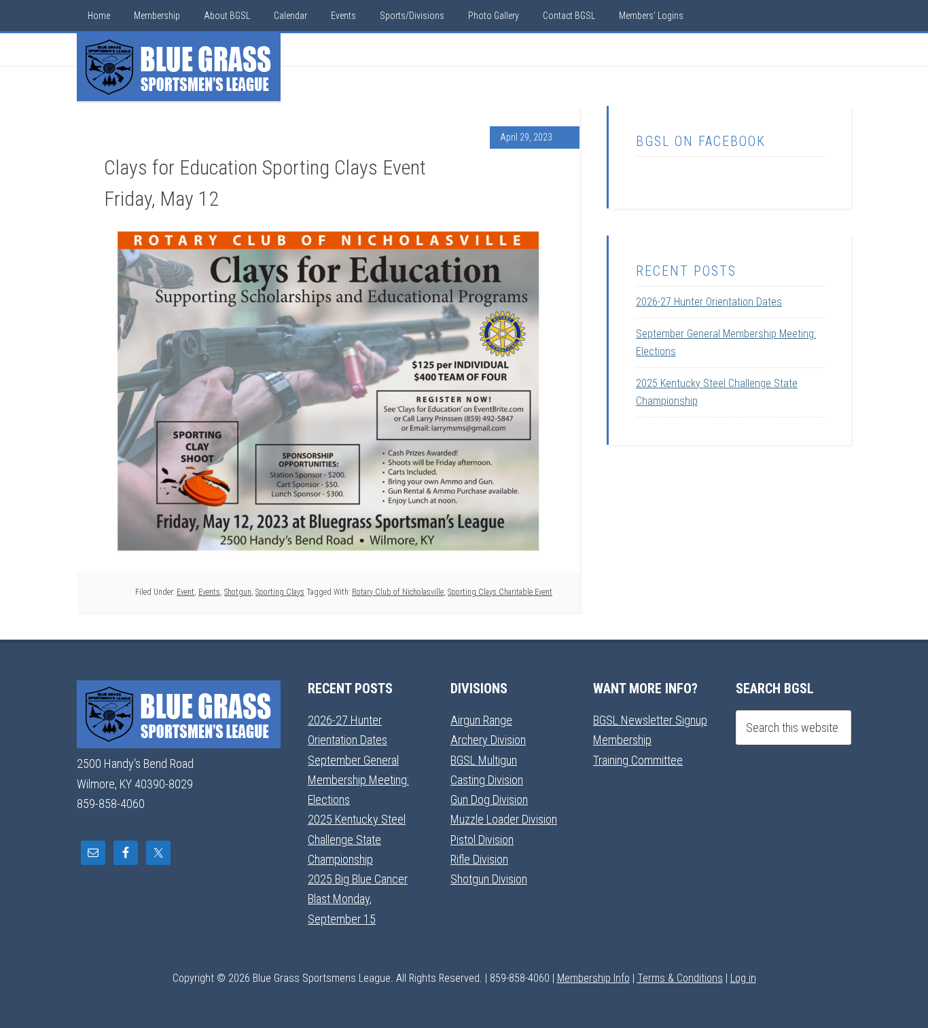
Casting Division (486, 780)
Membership (622, 740)
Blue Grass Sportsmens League (179, 67)
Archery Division (488, 740)
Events (209, 592)
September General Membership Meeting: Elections (358, 780)
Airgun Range (481, 720)
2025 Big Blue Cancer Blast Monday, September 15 (358, 899)
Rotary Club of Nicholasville (398, 592)
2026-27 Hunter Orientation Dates (709, 301)
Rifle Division (479, 859)
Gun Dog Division (489, 799)
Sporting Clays (279, 592)
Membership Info (593, 978)
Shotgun (237, 592)
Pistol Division (482, 839)
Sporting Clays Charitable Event (500, 592)
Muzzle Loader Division (503, 819)
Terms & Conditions (680, 978)
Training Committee (638, 760)
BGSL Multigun (483, 760)
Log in (743, 978)
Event (185, 592)
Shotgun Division (488, 879)
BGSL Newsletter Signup (650, 720)
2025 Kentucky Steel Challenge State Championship (357, 839)
